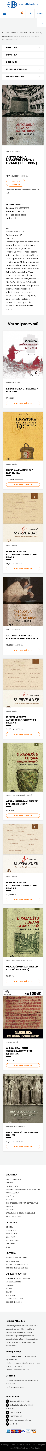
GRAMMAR (10, 1285)
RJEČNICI (9, 1206)
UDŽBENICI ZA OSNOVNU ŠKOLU (17, 1264)
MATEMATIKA (10, 1244)
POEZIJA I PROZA (12, 1186)
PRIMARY (9, 1288)
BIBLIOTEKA (12, 47)
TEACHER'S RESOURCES (14, 1299)
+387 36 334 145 (16, 1412)
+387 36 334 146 (16, 1416)
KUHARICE (9, 1183)
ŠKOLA (8, 1247)
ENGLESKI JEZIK (11, 1230)
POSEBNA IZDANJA (12, 1193)
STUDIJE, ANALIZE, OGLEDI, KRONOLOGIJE (20, 1213)
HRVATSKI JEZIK (11, 1234)
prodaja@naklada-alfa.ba (20, 1420)
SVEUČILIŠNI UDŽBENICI (14, 1216)
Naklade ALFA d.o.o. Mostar (20, 1401)
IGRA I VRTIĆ (10, 1237)
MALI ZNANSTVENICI (13, 1240)
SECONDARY (10, 1295)
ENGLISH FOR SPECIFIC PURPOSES (18, 1278)
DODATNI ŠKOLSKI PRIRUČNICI (16, 1258)
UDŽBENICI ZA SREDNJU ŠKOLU (17, 1268)
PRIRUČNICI (10, 1196)
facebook (13, 1424)
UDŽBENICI (11, 62)
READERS (9, 1292)
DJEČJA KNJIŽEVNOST (14, 1179)
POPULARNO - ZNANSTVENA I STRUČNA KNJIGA (23, 1189)
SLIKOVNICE (10, 1210)
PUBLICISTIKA (10, 1199)
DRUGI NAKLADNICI (15, 76)
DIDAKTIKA (11, 54)
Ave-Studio (35, 1448)
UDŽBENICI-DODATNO (14, 1302)
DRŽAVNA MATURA (12, 1261)
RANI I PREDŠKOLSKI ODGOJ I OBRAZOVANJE (22, 1203)
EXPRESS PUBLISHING (16, 69)
